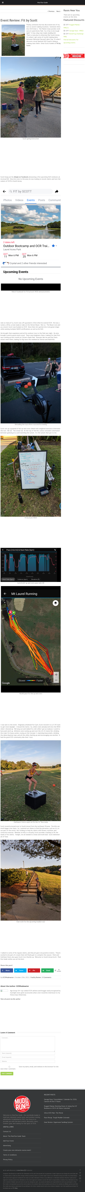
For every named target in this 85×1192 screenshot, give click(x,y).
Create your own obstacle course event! (17, 1150)
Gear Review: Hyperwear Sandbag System (58, 1122)
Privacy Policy (7, 1159)
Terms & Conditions (10, 1155)
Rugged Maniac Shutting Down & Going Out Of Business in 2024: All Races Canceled (60, 1107)
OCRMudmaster (8, 977)
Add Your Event (8, 1141)
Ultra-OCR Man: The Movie (53, 1113)
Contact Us (7, 1131)
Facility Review (36, 977)
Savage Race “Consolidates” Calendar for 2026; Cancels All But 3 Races (60, 1100)
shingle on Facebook (21, 177)
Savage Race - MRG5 (76, 31)
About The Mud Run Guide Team (14, 1136)
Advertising (7, 1145)
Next (58, 11)
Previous (51, 11)
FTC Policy (15, 1188)
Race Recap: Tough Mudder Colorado (56, 1117)
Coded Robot (20, 1170)
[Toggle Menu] (3, 2)
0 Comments (46, 977)
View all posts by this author (10, 999)
